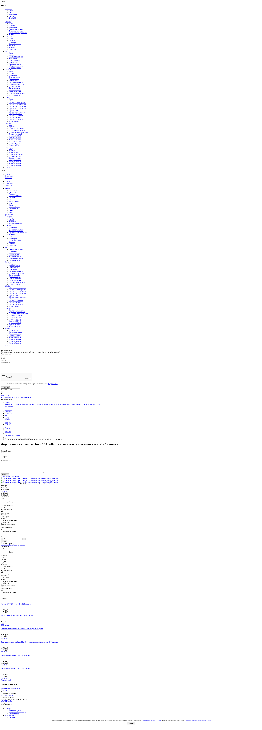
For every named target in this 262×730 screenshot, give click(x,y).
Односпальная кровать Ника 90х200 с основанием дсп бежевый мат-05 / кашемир (29, 642)
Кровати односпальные (17, 312)
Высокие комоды (15, 158)
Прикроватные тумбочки (18, 232)
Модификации (14, 545)
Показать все (6, 680)
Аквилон (12, 194)
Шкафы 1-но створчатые (17, 103)
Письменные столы (16, 271)
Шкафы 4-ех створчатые (17, 108)
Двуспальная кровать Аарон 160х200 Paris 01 (16, 655)
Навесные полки (15, 279)
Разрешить (131, 723)
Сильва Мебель (14, 207)
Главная (7, 428)
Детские (12, 73)
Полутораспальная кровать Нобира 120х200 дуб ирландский (22, 629)
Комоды (12, 150)
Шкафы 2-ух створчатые (17, 104)
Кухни (11, 55)
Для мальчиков (14, 267)
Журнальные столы (16, 223)
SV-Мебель (13, 192)
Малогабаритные (15, 240)
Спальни (12, 25)
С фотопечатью (14, 253)
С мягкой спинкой (15, 315)
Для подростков (14, 266)
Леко (10, 199)
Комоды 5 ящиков (15, 163)
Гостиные (12, 12)
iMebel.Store (5, 395)
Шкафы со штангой (16, 115)
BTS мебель (13, 190)
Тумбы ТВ (12, 221)
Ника (11, 205)
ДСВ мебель (5, 625)
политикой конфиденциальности (152, 720)
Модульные (13, 218)
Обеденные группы (16, 258)
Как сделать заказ (15, 710)
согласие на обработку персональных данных (198, 720)
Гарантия (12, 717)
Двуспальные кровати (16, 310)
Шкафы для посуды (16, 119)
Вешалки (12, 244)
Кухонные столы (15, 256)
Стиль (11, 210)
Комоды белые (14, 152)
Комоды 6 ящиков (15, 165)
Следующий (15, 476)
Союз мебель (13, 209)
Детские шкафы (14, 275)
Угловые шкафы (14, 121)
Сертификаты (14, 714)
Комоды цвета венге (16, 154)
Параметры (5, 545)
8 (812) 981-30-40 (7, 695)
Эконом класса (14, 255)
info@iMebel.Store (7, 701)
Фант (11, 212)
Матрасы (12, 234)
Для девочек (13, 269)
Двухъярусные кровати (17, 282)
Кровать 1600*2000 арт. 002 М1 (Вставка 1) (16, 604)
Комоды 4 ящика (15, 162)
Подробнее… (53, 384)
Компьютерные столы (16, 273)
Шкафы (11, 101)
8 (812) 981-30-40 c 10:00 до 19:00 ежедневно (16, 397)
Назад (11, 11)
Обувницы (12, 245)
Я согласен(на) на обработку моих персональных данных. (32, 384)
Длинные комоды (15, 156)
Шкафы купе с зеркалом (17, 112)
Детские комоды (14, 277)
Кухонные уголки (15, 260)
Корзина (4, 690)
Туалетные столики (16, 231)
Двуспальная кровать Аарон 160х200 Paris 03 (16, 668)
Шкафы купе (13, 110)
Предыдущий (5, 476)
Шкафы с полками (15, 114)
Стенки (11, 220)
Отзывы (22, 545)
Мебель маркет (14, 201)
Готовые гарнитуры (16, 229)
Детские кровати (15, 280)
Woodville (4, 638)
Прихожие (12, 40)
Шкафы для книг (15, 117)
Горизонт (12, 198)
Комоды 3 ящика (15, 160)
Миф (10, 203)
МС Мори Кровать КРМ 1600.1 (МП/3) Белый (17, 615)
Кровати (12, 127)
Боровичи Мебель (15, 196)
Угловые (12, 242)
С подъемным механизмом (18, 313)
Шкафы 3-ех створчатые (17, 106)
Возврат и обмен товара (17, 712)
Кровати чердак (14, 284)
